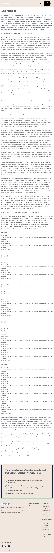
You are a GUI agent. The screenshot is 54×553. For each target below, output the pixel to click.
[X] (5, 546)
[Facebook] (2, 546)
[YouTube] (8, 546)
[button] (40, 3)
